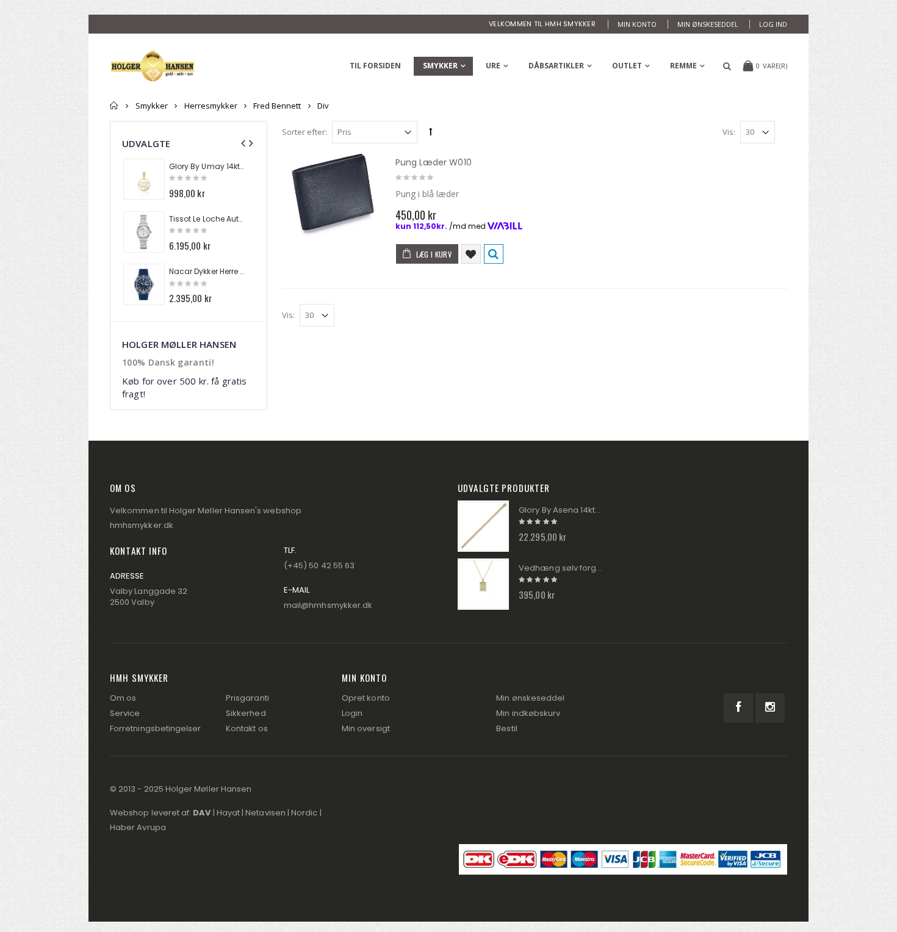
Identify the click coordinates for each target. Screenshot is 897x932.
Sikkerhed (246, 713)
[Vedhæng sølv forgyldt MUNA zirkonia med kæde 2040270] (483, 584)
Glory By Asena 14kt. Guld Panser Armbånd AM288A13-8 (560, 510)
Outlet (627, 65)
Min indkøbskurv (528, 713)
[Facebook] (738, 708)
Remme (683, 65)
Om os (123, 698)
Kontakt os (247, 728)
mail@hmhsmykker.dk (328, 605)
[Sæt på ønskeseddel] (471, 254)
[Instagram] (770, 708)
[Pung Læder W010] (332, 200)
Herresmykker (210, 105)
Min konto (637, 24)
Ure (493, 65)
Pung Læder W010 (433, 162)
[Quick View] (493, 254)
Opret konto (366, 698)
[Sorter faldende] (430, 131)
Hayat (228, 812)
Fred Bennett (277, 105)
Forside (114, 105)
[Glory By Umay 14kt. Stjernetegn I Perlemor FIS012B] (144, 179)
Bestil (506, 728)
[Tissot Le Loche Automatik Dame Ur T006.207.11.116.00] (144, 232)
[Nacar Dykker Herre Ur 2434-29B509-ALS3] (144, 284)
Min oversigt (366, 728)
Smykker (440, 65)
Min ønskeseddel (707, 24)
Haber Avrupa (138, 827)
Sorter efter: (304, 131)
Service (125, 713)
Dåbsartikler (556, 65)
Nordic (304, 812)
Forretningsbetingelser (155, 728)
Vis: (728, 131)
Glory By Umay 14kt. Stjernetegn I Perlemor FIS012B (206, 167)
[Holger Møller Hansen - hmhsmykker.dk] (152, 66)
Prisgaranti (247, 698)
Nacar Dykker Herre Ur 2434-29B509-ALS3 (206, 271)
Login (352, 713)
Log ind (773, 24)
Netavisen (265, 812)
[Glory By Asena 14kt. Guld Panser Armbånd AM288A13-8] (483, 526)
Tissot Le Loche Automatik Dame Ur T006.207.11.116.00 (206, 219)
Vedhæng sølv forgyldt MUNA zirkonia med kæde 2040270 (560, 568)
